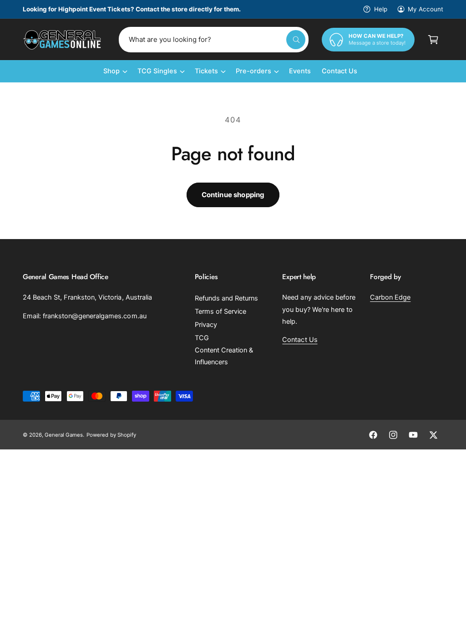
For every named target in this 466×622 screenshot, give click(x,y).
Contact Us (299, 340)
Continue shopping (233, 194)
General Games (64, 435)
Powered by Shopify (111, 435)
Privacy (206, 325)
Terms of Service (220, 311)
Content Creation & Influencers (224, 356)
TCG (202, 338)
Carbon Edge (390, 297)
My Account (425, 9)
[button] (433, 39)
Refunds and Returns (226, 298)
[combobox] (214, 39)
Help (380, 9)
